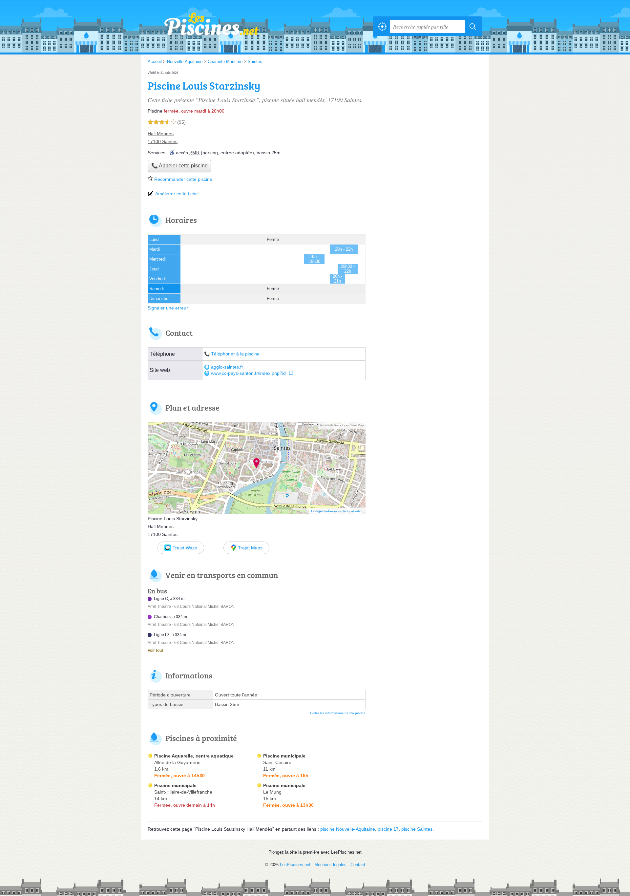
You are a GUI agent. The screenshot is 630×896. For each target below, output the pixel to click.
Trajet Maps (250, 547)
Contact (357, 864)
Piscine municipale (284, 755)
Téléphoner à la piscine (235, 354)
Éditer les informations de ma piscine (338, 713)
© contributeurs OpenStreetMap (342, 425)
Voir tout (155, 650)
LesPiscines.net (220, 26)
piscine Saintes (416, 829)
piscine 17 (388, 829)
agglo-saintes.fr (227, 367)
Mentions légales (330, 864)
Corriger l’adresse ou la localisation (337, 511)
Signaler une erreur (168, 307)
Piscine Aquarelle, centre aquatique (194, 755)
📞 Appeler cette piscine (179, 165)
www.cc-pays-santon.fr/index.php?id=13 (252, 373)
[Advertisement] (427, 115)
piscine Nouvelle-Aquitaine (347, 829)
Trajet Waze (185, 547)
